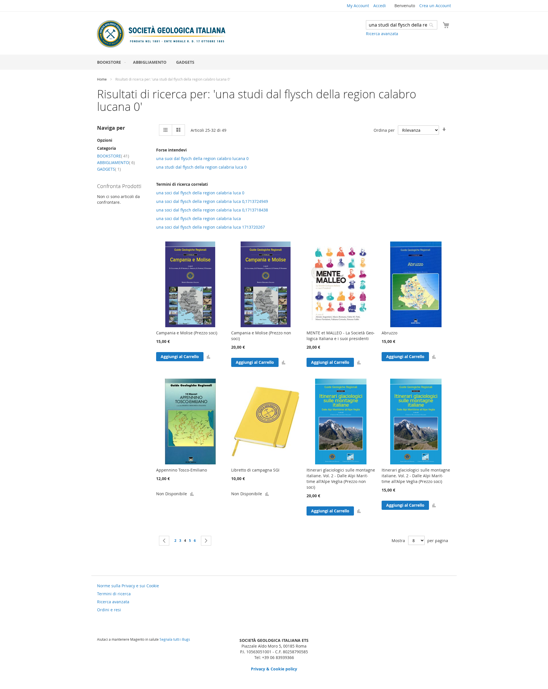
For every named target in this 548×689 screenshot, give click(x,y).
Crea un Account (435, 5)
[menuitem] (110, 62)
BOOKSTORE (113, 156)
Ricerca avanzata (382, 33)
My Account (358, 5)
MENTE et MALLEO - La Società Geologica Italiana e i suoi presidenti (341, 335)
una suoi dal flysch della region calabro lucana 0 (202, 158)
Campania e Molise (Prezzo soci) (186, 332)
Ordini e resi (109, 609)
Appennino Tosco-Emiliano (181, 470)
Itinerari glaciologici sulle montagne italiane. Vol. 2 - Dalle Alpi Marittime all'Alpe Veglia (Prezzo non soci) (341, 478)
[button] (208, 357)
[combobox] (401, 24)
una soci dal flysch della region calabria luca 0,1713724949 (212, 201)
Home (102, 79)
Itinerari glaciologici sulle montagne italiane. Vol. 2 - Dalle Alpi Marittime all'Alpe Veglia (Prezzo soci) (416, 475)
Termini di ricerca (114, 593)
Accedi (379, 5)
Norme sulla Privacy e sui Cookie (128, 585)
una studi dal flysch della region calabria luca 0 (201, 167)
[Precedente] (164, 541)
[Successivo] (206, 541)
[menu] (274, 62)
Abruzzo (389, 332)
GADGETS (109, 169)
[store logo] (161, 33)
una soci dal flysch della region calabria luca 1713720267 (210, 227)
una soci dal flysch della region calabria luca (198, 218)
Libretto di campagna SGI (255, 470)
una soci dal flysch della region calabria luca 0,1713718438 (212, 210)
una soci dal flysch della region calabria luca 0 (200, 192)
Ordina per (384, 130)
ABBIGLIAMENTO (116, 162)
